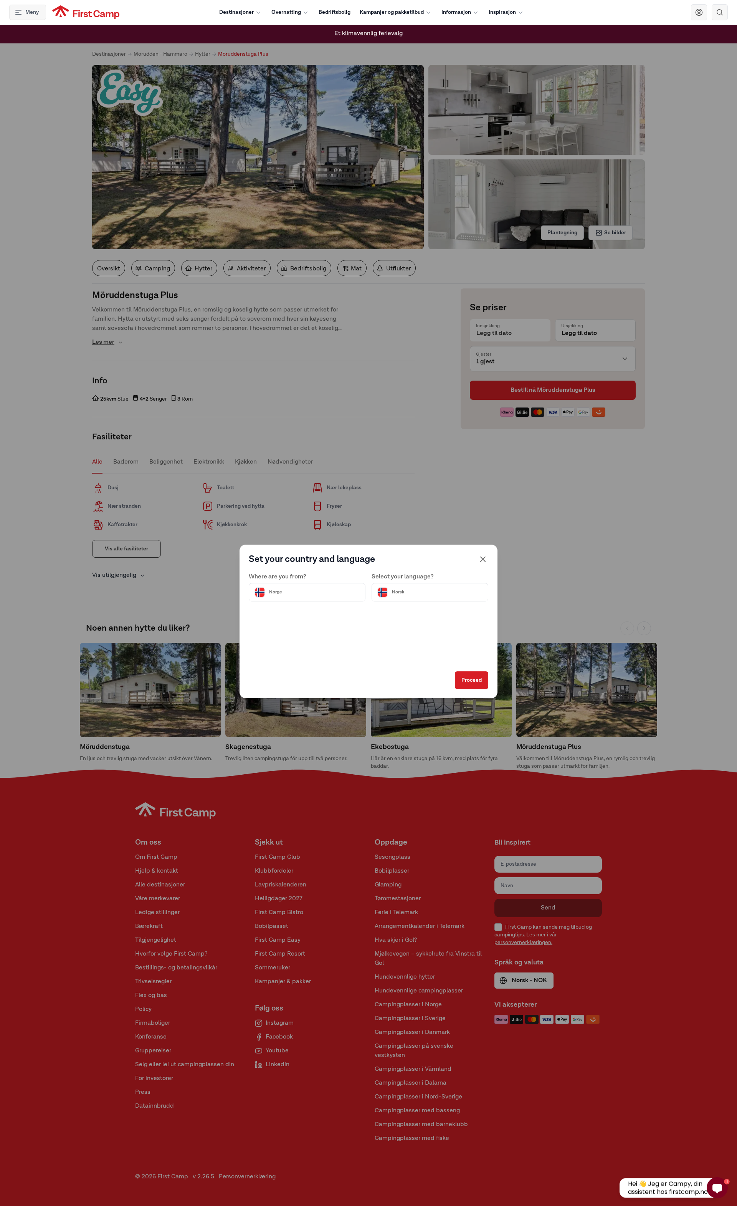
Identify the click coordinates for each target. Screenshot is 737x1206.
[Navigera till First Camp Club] (699, 12)
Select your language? (403, 577)
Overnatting (286, 12)
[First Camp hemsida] (85, 12)
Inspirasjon (502, 12)
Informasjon (456, 12)
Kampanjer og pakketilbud (392, 12)
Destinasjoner (236, 12)
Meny (32, 12)
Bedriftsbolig (334, 12)
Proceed (471, 680)
